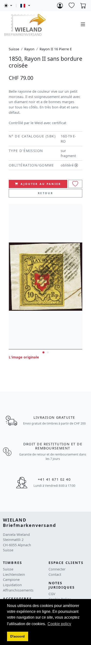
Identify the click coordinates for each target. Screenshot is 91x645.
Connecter (57, 569)
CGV (52, 594)
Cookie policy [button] (59, 624)
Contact (55, 574)
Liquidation (12, 585)
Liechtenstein (14, 574)
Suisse (14, 49)
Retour (45, 193)
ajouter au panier (41, 184)
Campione (11, 579)
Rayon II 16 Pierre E (56, 49)
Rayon (29, 49)
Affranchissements (18, 590)
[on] (75, 184)
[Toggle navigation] (83, 24)
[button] (17, 636)
